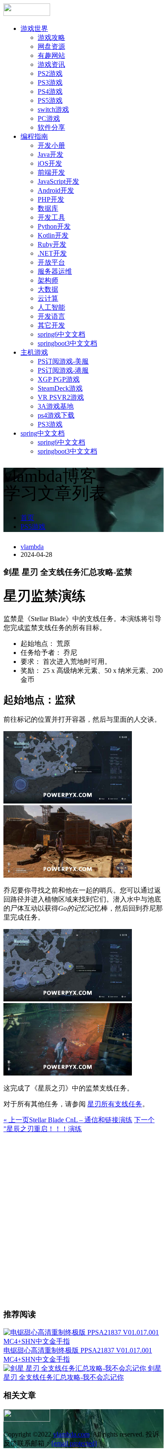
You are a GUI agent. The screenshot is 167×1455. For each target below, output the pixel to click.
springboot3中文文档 (67, 343)
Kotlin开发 (53, 235)
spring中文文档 (43, 433)
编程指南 (34, 136)
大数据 (48, 289)
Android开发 (56, 190)
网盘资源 (51, 46)
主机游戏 (34, 352)
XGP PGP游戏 (59, 379)
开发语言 (51, 316)
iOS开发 (50, 163)
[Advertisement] (83, 1217)
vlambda (32, 546)
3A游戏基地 (56, 406)
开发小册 (51, 145)
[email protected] (74, 1443)
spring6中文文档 (61, 334)
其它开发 (51, 325)
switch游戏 (53, 109)
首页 (27, 517)
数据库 (48, 208)
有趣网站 (51, 55)
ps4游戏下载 (56, 415)
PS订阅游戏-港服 (63, 370)
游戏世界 (34, 28)
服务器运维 (55, 271)
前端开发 (51, 172)
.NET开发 (52, 253)
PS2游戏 (50, 73)
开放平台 (51, 262)
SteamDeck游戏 (60, 388)
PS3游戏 (50, 82)
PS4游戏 (50, 91)
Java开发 (50, 154)
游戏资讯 (51, 64)
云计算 (48, 298)
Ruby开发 (52, 244)
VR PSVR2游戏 (61, 397)
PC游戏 (49, 118)
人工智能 (51, 307)
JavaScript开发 (58, 181)
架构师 (48, 280)
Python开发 (54, 226)
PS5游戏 (50, 100)
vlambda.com (71, 1434)
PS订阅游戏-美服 (63, 361)
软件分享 (51, 127)
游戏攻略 (51, 37)
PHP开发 (51, 199)
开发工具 (51, 217)
